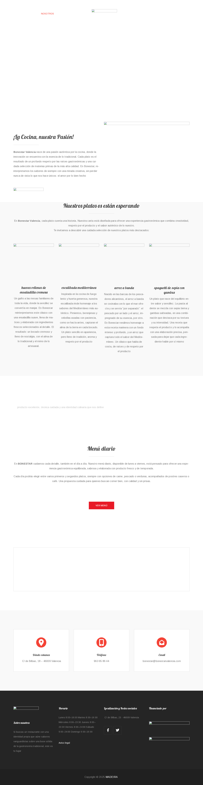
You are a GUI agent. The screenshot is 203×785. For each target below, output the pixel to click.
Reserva (171, 400)
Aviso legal (64, 743)
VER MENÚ (101, 505)
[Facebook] (108, 730)
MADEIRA (112, 777)
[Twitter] (117, 730)
